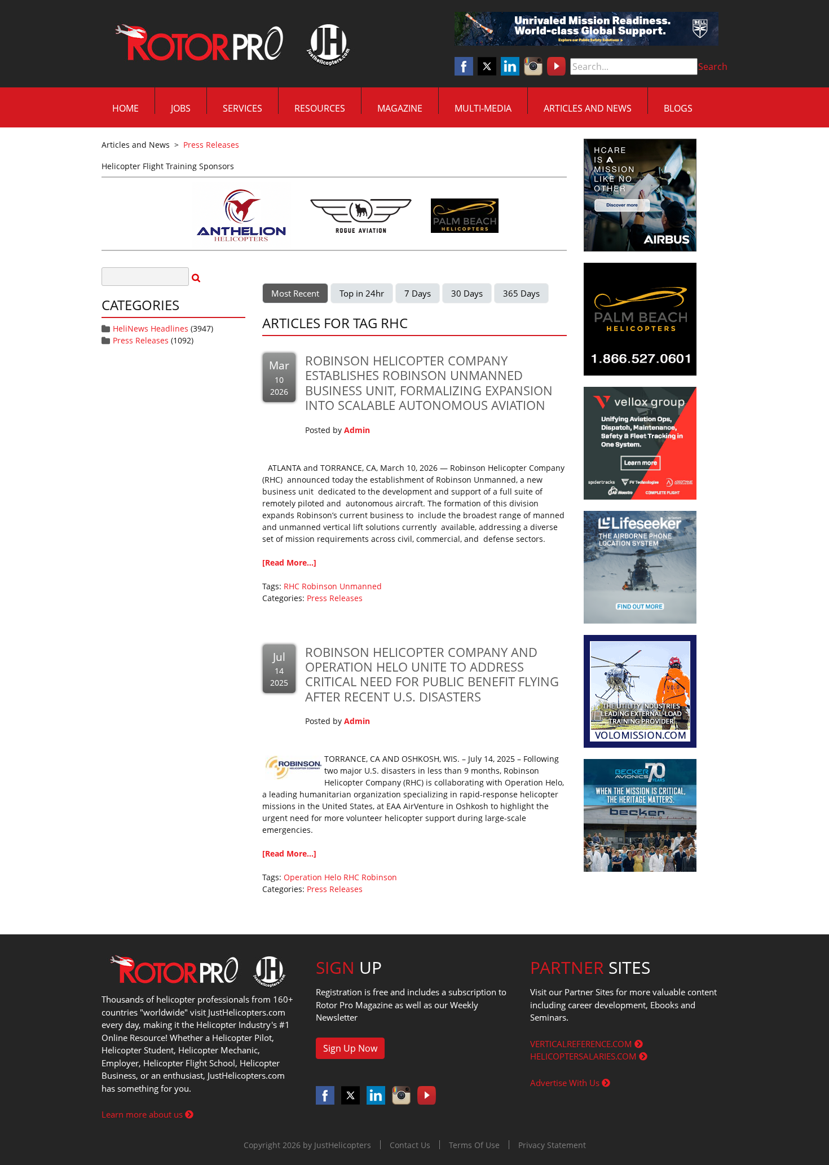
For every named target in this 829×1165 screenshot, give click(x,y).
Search (712, 66)
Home (125, 108)
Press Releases (141, 340)
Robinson (319, 586)
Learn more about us (143, 1114)
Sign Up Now (350, 1048)
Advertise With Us (566, 1082)
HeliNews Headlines (150, 328)
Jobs (181, 108)
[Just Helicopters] (230, 44)
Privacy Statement (552, 1145)
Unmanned (360, 586)
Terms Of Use (474, 1145)
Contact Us (410, 1145)
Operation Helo (312, 877)
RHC (291, 586)
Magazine (399, 108)
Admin (357, 430)
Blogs (678, 108)
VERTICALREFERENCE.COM (582, 1043)
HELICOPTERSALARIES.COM (584, 1056)
